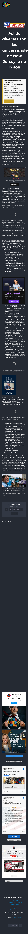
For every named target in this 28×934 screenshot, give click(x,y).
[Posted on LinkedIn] (24, 769)
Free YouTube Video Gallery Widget (13, 881)
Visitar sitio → (14, 184)
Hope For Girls (15, 906)
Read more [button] (6, 775)
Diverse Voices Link (15, 909)
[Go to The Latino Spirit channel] (14, 847)
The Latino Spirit (14, 851)
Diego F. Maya (14, 900)
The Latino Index (15, 904)
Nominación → (9, 101)
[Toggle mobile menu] (25, 2)
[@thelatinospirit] (8, 695)
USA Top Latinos (15, 908)
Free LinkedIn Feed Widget (14, 840)
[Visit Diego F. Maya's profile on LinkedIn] (4, 769)
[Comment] (7, 792)
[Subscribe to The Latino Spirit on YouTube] (14, 856)
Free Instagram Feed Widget (14, 761)
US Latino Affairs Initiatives (15, 902)
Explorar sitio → (14, 301)
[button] (24, 866)
